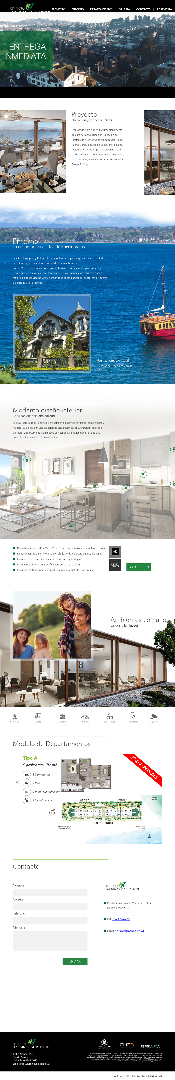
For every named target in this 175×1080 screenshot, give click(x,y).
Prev (17, 782)
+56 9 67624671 (121, 919)
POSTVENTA (164, 9)
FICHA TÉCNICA (139, 567)
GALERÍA (124, 9)
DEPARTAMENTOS (101, 9)
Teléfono (19, 913)
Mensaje (19, 927)
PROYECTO (58, 9)
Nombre (18, 885)
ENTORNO (77, 9)
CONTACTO (143, 9)
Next (157, 782)
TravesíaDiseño (155, 1076)
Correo (18, 899)
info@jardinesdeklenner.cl (129, 930)
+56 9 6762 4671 (27, 1060)
